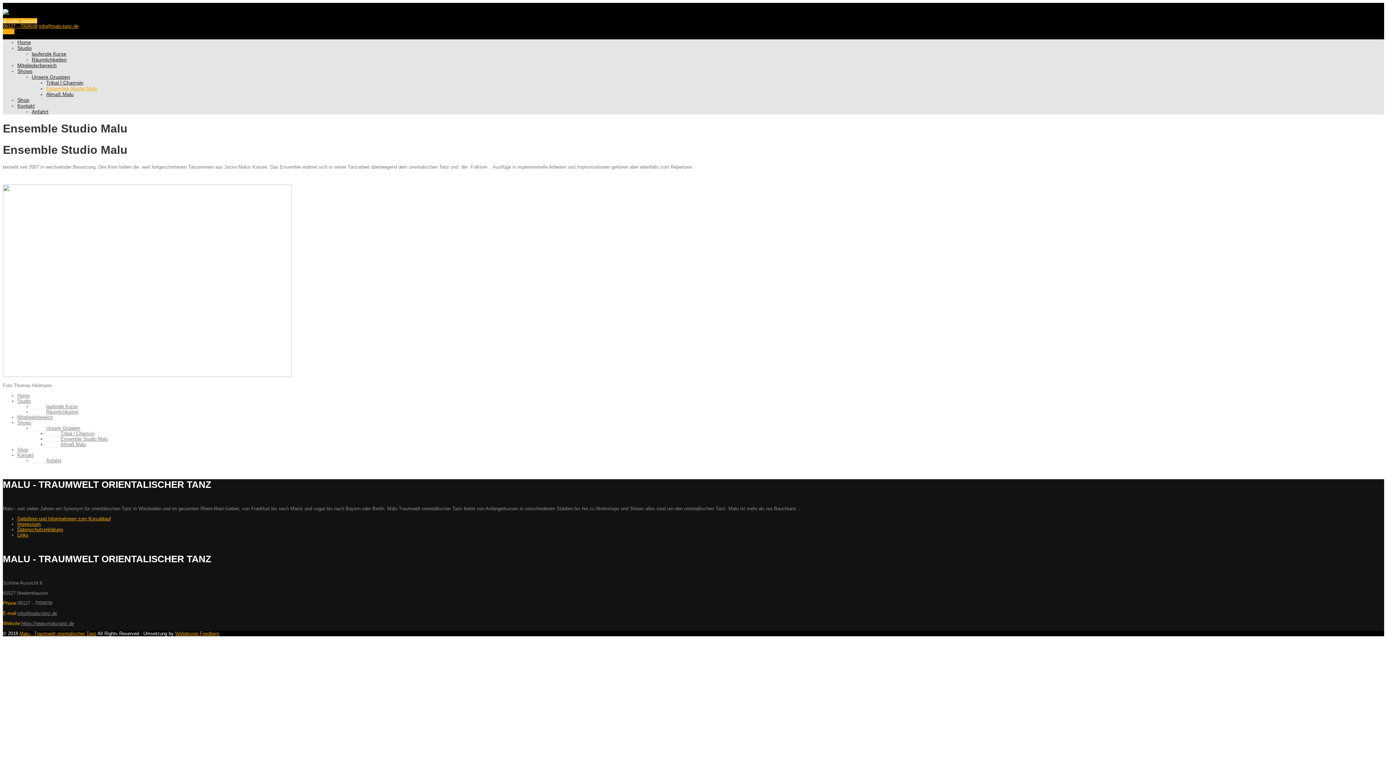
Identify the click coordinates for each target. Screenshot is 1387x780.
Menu (8, 31)
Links (23, 535)
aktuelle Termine (20, 20)
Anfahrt (40, 111)
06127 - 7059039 (20, 26)
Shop (23, 100)
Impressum (29, 524)
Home (24, 42)
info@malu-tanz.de (58, 26)
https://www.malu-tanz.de (47, 623)
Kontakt (26, 106)
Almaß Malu (60, 94)
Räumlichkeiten (49, 59)
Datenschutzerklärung (40, 529)
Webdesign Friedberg (197, 633)
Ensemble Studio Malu (72, 88)
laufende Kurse (49, 54)
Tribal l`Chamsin (64, 83)
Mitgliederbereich (37, 65)
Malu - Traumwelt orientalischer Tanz (58, 633)
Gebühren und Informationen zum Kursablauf (64, 518)
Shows (25, 71)
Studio (24, 48)
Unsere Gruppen (51, 77)
